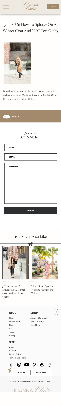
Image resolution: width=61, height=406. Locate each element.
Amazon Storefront (38, 317)
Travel (11, 331)
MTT (48, 381)
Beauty (12, 335)
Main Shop (35, 325)
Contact (12, 350)
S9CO (43, 381)
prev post (17, 116)
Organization (14, 321)
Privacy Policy (15, 354)
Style (11, 325)
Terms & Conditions (17, 357)
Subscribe (41, 372)
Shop (34, 313)
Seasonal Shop (37, 321)
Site (12, 342)
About (11, 347)
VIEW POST (16, 262)
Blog (12, 313)
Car (10, 328)
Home (11, 317)
